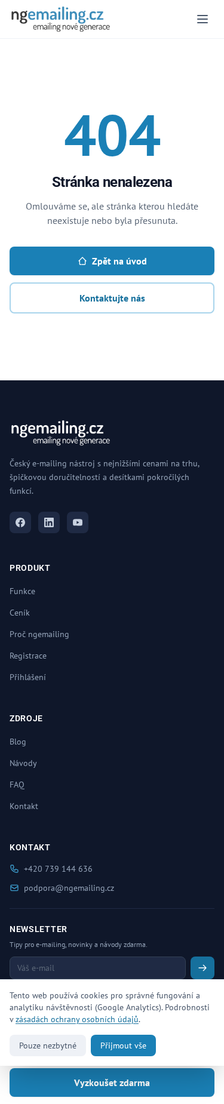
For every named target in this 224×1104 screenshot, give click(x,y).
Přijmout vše (123, 1045)
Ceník (20, 612)
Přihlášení (28, 677)
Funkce (22, 591)
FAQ (17, 784)
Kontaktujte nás (112, 298)
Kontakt (24, 806)
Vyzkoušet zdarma (112, 1082)
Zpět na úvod (119, 261)
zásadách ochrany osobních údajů (77, 1019)
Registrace (28, 655)
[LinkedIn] (49, 522)
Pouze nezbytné (47, 1045)
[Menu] (202, 19)
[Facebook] (20, 522)
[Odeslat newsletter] (202, 968)
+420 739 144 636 (58, 868)
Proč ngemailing (39, 634)
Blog (18, 741)
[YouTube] (77, 522)
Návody (23, 763)
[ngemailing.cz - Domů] (61, 19)
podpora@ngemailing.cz (69, 887)
